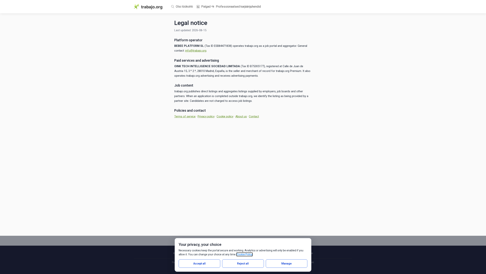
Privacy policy (206, 116)
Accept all (199, 263)
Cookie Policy (244, 254)
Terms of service (185, 116)
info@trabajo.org (195, 50)
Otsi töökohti (184, 6)
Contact (254, 116)
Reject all (243, 263)
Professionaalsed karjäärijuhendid (238, 6)
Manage (286, 263)
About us (241, 116)
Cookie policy (225, 116)
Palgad (205, 6)
